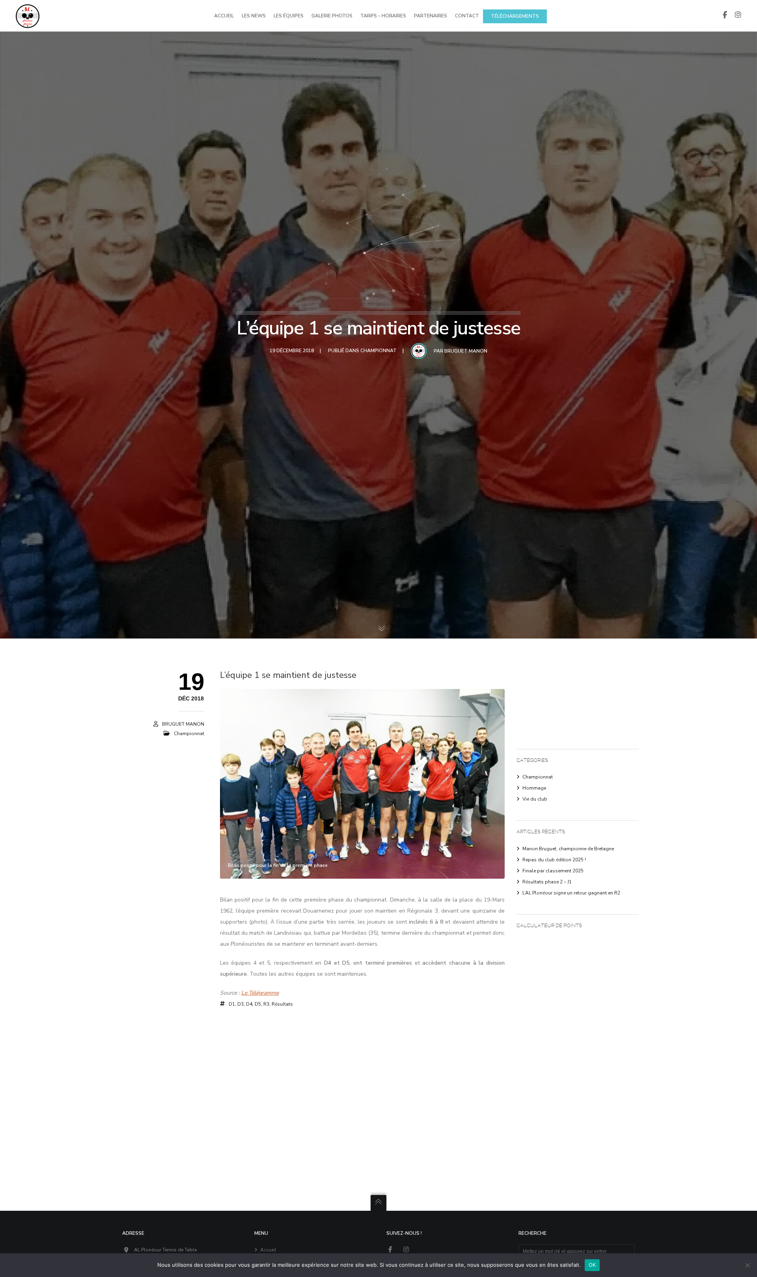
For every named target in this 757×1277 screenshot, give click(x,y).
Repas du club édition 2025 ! (554, 860)
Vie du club (534, 799)
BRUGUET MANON (465, 351)
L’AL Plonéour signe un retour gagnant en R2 (571, 893)
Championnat (378, 350)
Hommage (534, 788)
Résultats (282, 1004)
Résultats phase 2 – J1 (547, 882)
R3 (266, 1004)
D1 (232, 1004)
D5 (258, 1004)
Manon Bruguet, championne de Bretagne (568, 849)
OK (592, 1265)
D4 (249, 1004)
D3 (240, 1004)
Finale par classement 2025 (553, 871)
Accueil (268, 1250)
